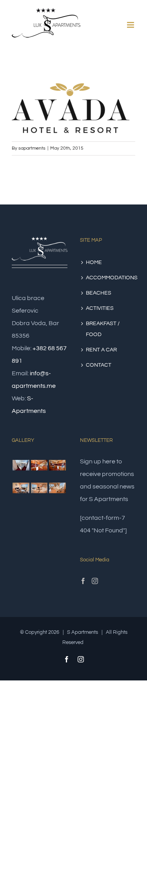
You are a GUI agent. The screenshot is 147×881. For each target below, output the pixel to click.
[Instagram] (95, 581)
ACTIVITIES (100, 308)
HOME (94, 262)
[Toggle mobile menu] (131, 25)
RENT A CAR (101, 350)
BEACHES (98, 293)
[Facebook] (83, 581)
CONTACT (98, 365)
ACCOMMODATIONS (108, 277)
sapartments (31, 148)
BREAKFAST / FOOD (103, 329)
